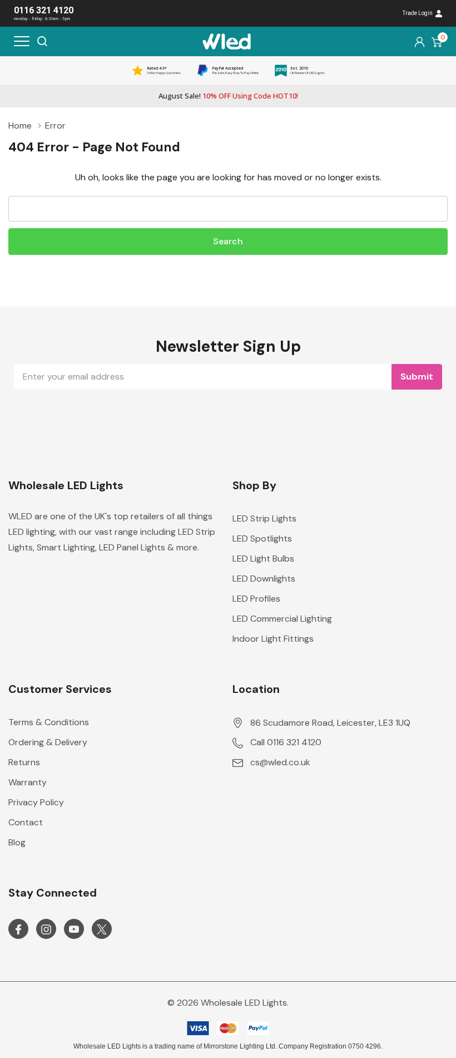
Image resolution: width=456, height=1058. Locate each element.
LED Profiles (256, 598)
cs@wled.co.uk (280, 762)
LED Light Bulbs (263, 558)
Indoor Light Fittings (273, 638)
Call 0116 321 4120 (285, 742)
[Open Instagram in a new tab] (46, 929)
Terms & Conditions (48, 722)
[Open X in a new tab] (101, 929)
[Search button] (42, 41)
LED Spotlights (262, 538)
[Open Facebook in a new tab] (18, 929)
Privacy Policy (36, 802)
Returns (24, 762)
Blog (17, 842)
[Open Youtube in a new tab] (74, 929)
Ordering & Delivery (47, 742)
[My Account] (419, 41)
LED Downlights (263, 578)
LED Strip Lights (264, 518)
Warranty (27, 782)
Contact (25, 822)
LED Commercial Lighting (282, 618)
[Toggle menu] (21, 41)
